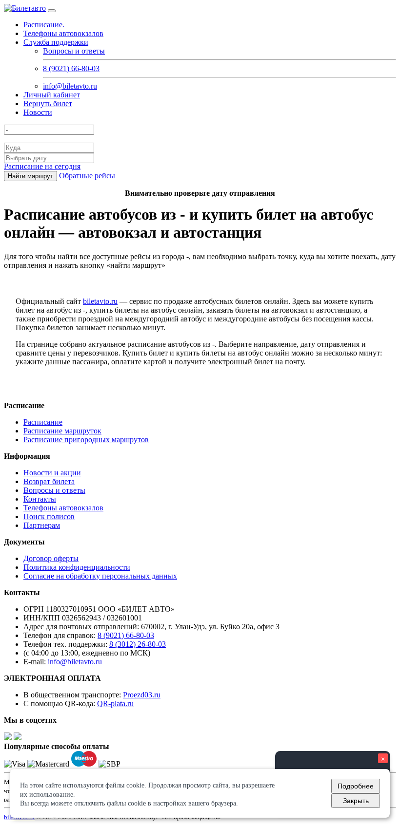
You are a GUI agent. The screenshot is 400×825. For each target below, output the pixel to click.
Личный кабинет (51, 95)
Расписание (42, 422)
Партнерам (41, 525)
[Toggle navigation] (52, 10)
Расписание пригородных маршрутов (86, 439)
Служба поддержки (55, 42)
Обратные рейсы (87, 175)
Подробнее (356, 786)
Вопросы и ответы (74, 51)
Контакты (39, 499)
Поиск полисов (49, 516)
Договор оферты (51, 558)
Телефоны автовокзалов (63, 33)
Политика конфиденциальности (76, 567)
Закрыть (356, 801)
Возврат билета (49, 481)
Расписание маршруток (62, 431)
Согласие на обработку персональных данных (100, 576)
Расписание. (43, 24)
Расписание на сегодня (42, 166)
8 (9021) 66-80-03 (71, 68)
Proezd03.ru (141, 695)
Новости (37, 112)
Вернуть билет (47, 103)
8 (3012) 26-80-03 (137, 644)
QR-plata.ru (115, 703)
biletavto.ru (100, 301)
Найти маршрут (30, 176)
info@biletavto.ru (70, 86)
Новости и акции (52, 473)
